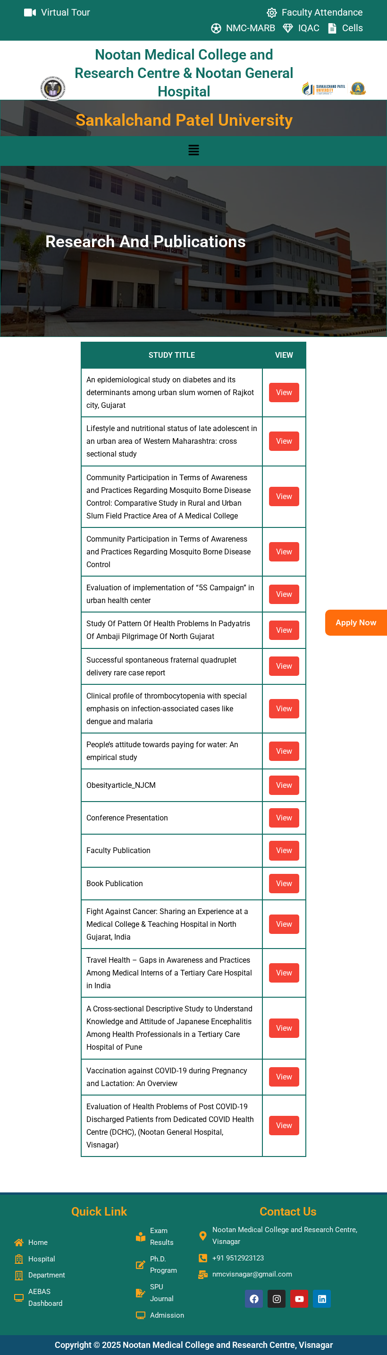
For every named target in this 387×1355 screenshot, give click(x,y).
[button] (193, 151)
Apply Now (356, 622)
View (284, 392)
